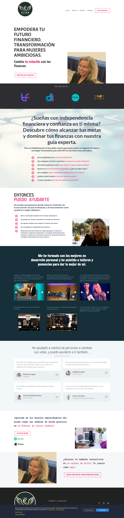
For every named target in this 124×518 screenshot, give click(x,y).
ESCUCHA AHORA (22, 433)
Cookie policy (51, 509)
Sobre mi (74, 10)
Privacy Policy (18, 512)
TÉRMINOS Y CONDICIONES (57, 501)
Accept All (102, 510)
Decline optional (89, 510)
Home (67, 10)
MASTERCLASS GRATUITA (25, 75)
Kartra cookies (60, 509)
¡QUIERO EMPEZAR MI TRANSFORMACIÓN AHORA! (82, 474)
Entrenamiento (102, 10)
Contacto (90, 10)
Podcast (82, 10)
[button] (16, 291)
